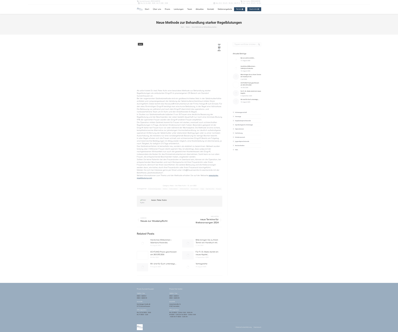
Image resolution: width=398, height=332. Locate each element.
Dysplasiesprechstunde (243, 121)
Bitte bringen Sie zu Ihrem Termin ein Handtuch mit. (207, 241)
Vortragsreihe (201, 264)
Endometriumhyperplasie (154, 188)
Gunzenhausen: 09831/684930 (149, 1)
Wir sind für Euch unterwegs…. (163, 264)
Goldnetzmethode (184, 188)
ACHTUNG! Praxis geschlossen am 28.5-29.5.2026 (163, 253)
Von (180, 185)
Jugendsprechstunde (242, 141)
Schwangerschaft (241, 112)
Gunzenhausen (195, 188)
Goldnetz (165, 188)
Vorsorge (238, 116)
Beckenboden (240, 145)
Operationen (239, 129)
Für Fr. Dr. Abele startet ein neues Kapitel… (207, 253)
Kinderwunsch (240, 137)
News (140, 44)
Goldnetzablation (173, 188)
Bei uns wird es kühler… (248, 58)
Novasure (218, 188)
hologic (202, 188)
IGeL (236, 150)
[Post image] (142, 243)
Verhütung (239, 133)
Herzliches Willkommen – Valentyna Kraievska (161, 241)
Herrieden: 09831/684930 (251, 1)
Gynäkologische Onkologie (244, 125)
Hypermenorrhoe (210, 188)
